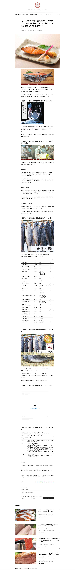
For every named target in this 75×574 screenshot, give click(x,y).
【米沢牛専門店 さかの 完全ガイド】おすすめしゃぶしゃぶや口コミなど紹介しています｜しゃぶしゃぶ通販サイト (49, 540)
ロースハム (41, 528)
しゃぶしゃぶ (41, 544)
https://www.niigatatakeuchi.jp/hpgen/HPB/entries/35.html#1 (38, 433)
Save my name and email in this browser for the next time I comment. (32, 496)
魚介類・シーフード (55, 14)
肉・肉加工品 (48, 14)
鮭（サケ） (34, 30)
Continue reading (41, 517)
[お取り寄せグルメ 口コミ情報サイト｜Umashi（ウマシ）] (37, 5)
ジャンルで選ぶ (42, 14)
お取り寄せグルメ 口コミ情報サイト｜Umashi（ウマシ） (27, 14)
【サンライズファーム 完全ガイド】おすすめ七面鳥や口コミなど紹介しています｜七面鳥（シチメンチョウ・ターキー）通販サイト (49, 554)
